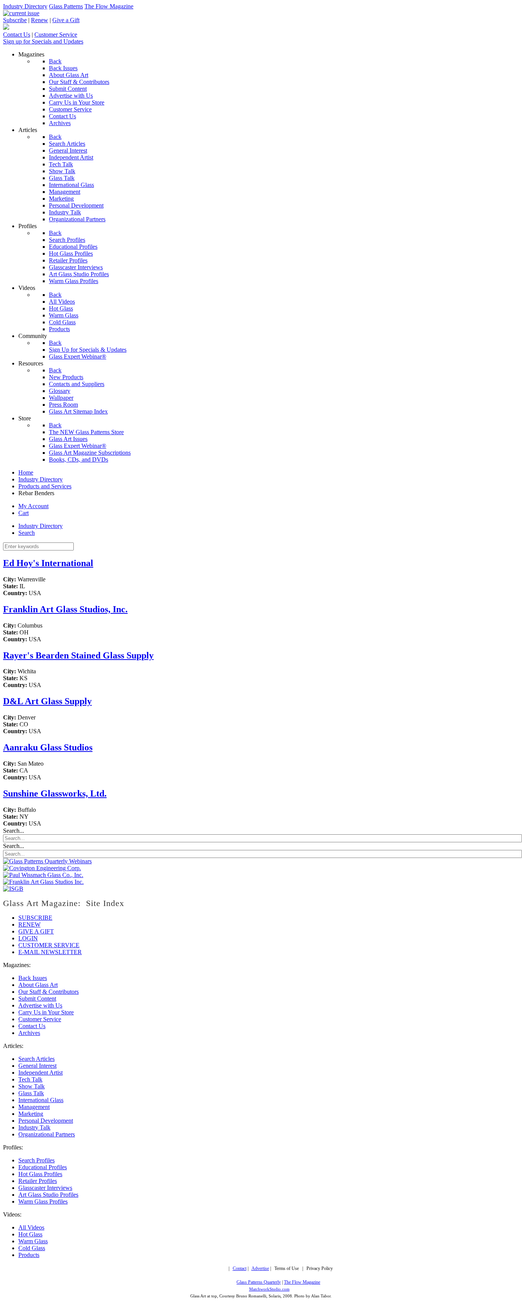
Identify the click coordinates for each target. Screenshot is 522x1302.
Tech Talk (30, 1079)
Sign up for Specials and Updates (43, 41)
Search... (13, 830)
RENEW (29, 924)
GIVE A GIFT (36, 931)
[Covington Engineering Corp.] (42, 868)
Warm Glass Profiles (43, 1201)
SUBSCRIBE (35, 917)
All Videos (31, 1227)
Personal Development (45, 1120)
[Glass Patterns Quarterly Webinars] (47, 861)
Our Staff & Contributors (48, 991)
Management (34, 1107)
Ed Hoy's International (48, 563)
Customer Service (55, 34)
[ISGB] (13, 888)
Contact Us (16, 34)
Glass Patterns (66, 6)
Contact (239, 1268)
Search (26, 532)
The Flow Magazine (108, 6)
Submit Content (37, 998)
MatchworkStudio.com (269, 1289)
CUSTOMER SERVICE (48, 945)
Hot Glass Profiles (40, 1174)
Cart (23, 513)
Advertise (260, 1268)
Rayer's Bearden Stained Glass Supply (78, 655)
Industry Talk (34, 1127)
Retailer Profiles (37, 1181)
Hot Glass (30, 1234)
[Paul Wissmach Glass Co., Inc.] (43, 875)
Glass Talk (31, 1093)
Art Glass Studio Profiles (48, 1194)
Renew (39, 20)
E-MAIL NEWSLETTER (50, 952)
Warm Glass (33, 1241)
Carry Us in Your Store (46, 1012)
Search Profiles (36, 1160)
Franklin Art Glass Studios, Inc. (65, 609)
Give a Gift (65, 20)
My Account (33, 506)
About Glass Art (38, 985)
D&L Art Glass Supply (47, 701)
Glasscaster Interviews (45, 1188)
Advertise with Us (40, 1005)
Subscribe (15, 20)
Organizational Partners (46, 1134)
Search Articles (36, 1059)
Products (28, 1255)
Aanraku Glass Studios (47, 747)
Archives (29, 1033)
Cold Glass (31, 1248)
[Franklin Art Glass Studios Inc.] (43, 882)
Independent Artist (40, 1072)
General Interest (37, 1065)
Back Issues (32, 978)
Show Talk (31, 1086)
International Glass (40, 1100)
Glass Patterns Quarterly (259, 1282)
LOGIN (28, 938)
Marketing (30, 1113)
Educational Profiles (42, 1167)
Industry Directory (25, 6)
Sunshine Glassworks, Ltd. (55, 793)
